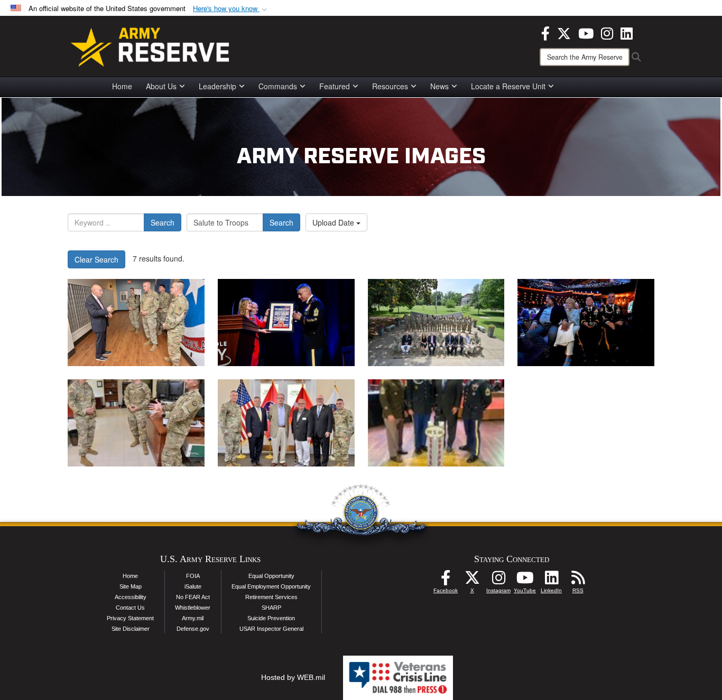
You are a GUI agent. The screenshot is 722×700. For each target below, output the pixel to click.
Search (162, 222)
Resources (390, 86)
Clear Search (96, 259)
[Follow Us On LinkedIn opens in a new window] (551, 580)
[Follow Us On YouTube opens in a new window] (525, 580)
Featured (334, 86)
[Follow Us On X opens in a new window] (472, 580)
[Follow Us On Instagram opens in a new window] (498, 580)
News (439, 86)
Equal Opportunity (271, 576)
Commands (277, 86)
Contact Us (130, 607)
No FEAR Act (193, 597)
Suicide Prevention (271, 618)
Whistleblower (192, 607)
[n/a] (136, 322)
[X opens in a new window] (564, 32)
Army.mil (192, 618)
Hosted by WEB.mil (293, 677)
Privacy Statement (130, 618)
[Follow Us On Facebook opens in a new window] (445, 580)
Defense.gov (193, 629)
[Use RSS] (577, 580)
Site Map (130, 586)
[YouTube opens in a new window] (586, 32)
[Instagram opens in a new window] (607, 32)
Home (122, 86)
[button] (231, 8)
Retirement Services (271, 597)
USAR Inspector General (271, 629)
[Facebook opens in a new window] (545, 32)
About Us (161, 86)
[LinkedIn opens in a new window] (627, 32)
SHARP (271, 607)
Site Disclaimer (131, 629)
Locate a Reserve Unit (508, 86)
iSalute (192, 586)
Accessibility (130, 597)
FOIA (193, 576)
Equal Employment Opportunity (271, 586)
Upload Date (334, 222)
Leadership (217, 86)
